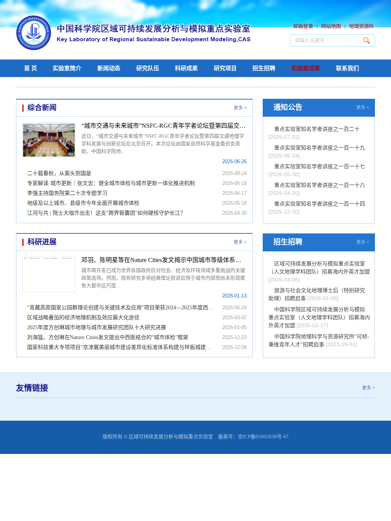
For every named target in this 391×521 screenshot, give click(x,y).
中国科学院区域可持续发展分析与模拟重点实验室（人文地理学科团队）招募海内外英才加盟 (319, 317)
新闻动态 (108, 68)
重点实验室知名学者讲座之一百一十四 (319, 204)
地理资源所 (361, 26)
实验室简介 (67, 68)
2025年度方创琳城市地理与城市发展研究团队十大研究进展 (96, 327)
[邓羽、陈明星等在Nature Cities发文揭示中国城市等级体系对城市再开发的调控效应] (49, 274)
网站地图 (331, 26)
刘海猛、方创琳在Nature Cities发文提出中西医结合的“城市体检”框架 (107, 337)
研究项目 (225, 68)
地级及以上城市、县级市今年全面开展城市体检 (83, 203)
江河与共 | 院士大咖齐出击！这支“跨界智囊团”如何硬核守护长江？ (106, 213)
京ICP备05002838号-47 (263, 436)
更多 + (240, 108)
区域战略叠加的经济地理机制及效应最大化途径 (83, 317)
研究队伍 (147, 68)
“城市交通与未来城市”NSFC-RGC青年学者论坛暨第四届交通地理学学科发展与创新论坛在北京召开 (164, 125)
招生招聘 (263, 68)
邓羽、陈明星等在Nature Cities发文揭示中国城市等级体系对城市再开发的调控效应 (164, 260)
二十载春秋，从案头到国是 (59, 173)
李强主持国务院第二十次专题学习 (67, 193)
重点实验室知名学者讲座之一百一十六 (319, 185)
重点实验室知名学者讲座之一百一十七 (319, 166)
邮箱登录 (303, 26)
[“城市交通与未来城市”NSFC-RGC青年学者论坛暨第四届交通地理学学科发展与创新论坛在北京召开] (49, 140)
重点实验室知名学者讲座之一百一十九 (319, 148)
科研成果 (186, 68)
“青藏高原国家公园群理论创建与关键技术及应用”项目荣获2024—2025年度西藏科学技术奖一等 (121, 307)
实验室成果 (305, 68)
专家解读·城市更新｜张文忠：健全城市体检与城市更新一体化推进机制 (111, 183)
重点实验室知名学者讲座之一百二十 (317, 129)
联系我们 (347, 68)
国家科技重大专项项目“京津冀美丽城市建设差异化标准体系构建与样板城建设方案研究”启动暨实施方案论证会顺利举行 (121, 347)
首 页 (30, 68)
